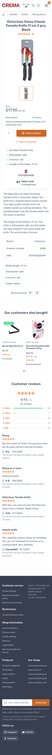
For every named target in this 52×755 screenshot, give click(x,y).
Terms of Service (25, 719)
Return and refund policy (10, 597)
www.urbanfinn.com (37, 682)
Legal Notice (8, 645)
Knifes (25, 14)
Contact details (9, 591)
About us (6, 641)
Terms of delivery (10, 628)
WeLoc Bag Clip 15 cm (12, 346)
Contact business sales (12, 615)
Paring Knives (39, 14)
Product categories (11, 665)
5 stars (6, 408)
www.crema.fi (34, 670)
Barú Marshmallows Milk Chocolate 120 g (37, 347)
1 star (6, 428)
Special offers (8, 674)
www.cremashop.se (37, 674)
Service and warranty (12, 602)
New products (8, 682)
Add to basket (33, 133)
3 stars (6, 418)
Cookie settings (9, 636)
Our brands (7, 670)
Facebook (11, 738)
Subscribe (40, 702)
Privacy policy (8, 632)
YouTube (29, 732)
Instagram (12, 732)
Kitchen (13, 14)
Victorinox (40, 241)
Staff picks (7, 687)
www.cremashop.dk (37, 678)
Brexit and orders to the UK (11, 651)
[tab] (24, 371)
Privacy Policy (8, 719)
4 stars (6, 413)
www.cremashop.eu (37, 665)
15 (32, 34)
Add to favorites (27, 141)
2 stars (6, 423)
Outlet (5, 678)
